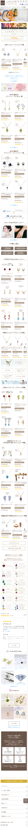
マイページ (4, 786)
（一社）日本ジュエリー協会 (10, 765)
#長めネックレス (19, 75)
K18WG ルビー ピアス (12, 633)
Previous (1, 15)
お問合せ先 (4, 807)
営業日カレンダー (6, 816)
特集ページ (4, 803)
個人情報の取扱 (4, 825)
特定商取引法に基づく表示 (7, 822)
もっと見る (14, 645)
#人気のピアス (14, 78)
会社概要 (3, 812)
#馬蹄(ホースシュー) (9, 75)
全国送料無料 (5, 799)
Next (26, 15)
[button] (3, 59)
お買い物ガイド (5, 794)
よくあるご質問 (5, 790)
